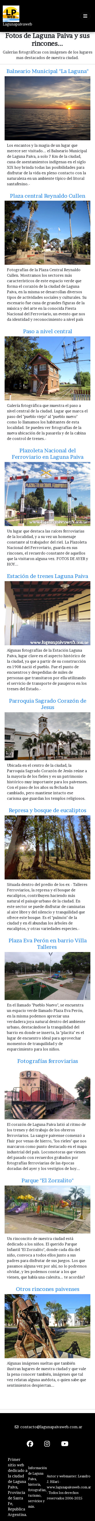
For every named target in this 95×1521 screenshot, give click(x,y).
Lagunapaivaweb (17, 24)
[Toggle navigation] (85, 16)
